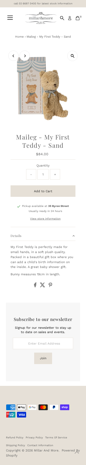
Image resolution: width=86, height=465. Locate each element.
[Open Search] (62, 18)
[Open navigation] (10, 18)
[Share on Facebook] (36, 286)
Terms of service (56, 437)
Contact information (40, 445)
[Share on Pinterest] (50, 286)
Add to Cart (43, 191)
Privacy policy (34, 437)
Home (19, 36)
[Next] (24, 56)
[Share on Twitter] (43, 286)
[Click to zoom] (72, 56)
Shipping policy (15, 445)
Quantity (43, 165)
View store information (45, 218)
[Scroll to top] (76, 452)
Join (43, 358)
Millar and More (46, 450)
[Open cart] (77, 18)
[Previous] (13, 56)
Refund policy (14, 437)
